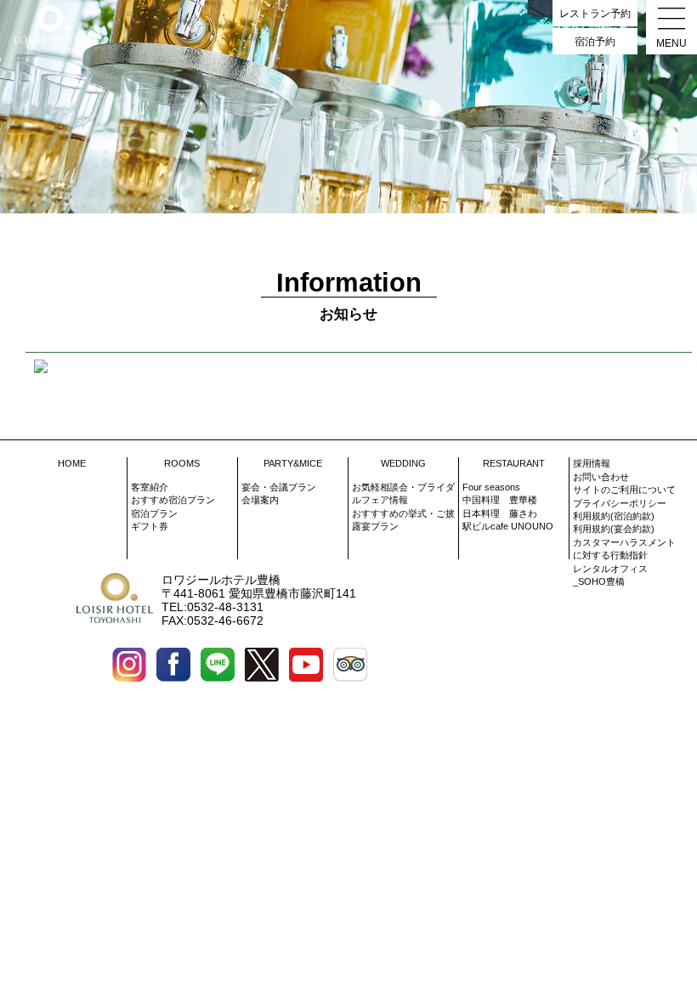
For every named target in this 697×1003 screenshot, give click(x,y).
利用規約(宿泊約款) (613, 516)
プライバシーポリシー (619, 503)
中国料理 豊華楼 (499, 500)
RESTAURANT (514, 463)
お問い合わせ (601, 477)
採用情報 (591, 463)
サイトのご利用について (624, 489)
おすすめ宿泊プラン (173, 500)
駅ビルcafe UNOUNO (507, 526)
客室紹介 (149, 487)
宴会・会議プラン (278, 487)
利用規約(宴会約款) (613, 529)
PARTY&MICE (293, 463)
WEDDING (403, 463)
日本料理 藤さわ (499, 513)
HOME (72, 463)
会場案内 (260, 500)
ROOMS (182, 463)
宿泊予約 (595, 42)
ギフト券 (149, 526)
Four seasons (491, 487)
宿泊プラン (154, 513)
